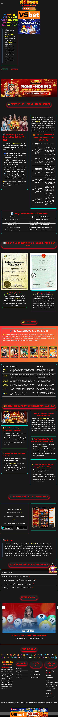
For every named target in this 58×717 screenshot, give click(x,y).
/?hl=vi (14, 520)
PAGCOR (17, 298)
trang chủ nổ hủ (43, 418)
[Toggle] (2, 572)
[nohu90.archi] (29, 3)
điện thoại (13, 463)
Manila (38, 121)
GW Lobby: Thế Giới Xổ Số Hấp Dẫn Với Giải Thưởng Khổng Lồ (29, 635)
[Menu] (2, 3)
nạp (41, 446)
